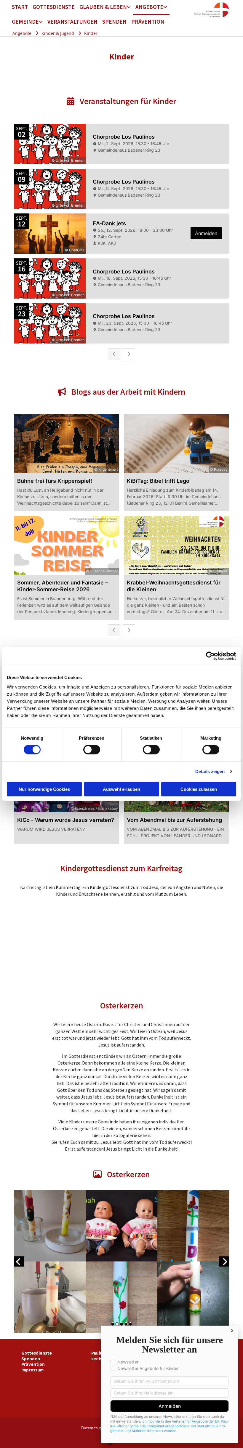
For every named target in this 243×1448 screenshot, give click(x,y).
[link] (105, 7)
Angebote (149, 6)
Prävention (147, 21)
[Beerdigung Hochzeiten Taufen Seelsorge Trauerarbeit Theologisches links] (129, 7)
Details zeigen (210, 771)
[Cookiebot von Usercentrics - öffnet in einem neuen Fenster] (210, 656)
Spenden (114, 21)
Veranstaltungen (72, 21)
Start (20, 6)
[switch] (91, 749)
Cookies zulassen (198, 788)
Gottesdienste (54, 6)
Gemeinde (25, 21)
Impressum (32, 1370)
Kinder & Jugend (57, 33)
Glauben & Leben (103, 6)
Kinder (90, 33)
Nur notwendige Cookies (44, 788)
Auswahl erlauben (121, 788)
